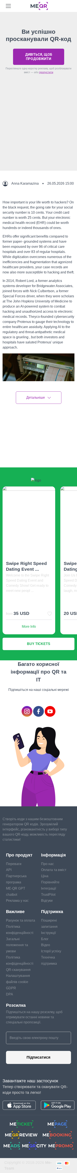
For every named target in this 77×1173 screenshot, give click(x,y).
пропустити (46, 72)
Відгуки (47, 900)
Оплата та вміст (53, 870)
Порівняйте (50, 882)
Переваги (13, 864)
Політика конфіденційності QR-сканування (19, 964)
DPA (9, 994)
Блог (45, 939)
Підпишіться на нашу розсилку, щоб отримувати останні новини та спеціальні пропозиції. (34, 1017)
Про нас (47, 864)
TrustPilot (48, 894)
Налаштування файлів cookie (18, 979)
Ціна (44, 876)
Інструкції (48, 933)
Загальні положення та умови (17, 945)
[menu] (8, 6)
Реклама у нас (17, 900)
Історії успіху (51, 951)
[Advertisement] (38, 132)
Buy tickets (38, 644)
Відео (45, 945)
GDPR (11, 988)
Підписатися (38, 1057)
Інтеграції (48, 888)
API (9, 870)
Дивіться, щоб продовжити (38, 57)
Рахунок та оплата (20, 920)
